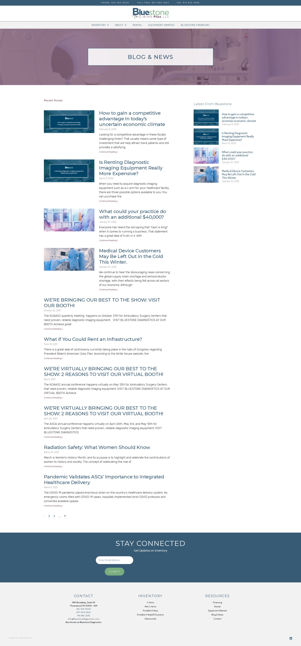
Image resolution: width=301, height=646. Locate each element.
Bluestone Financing (195, 25)
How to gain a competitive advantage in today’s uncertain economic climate (132, 118)
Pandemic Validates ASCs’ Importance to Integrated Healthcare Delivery (104, 479)
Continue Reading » (108, 152)
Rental (137, 25)
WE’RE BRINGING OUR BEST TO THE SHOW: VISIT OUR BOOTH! (102, 302)
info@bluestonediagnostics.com (83, 618)
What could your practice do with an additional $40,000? (132, 214)
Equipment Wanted (161, 25)
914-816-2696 (83, 615)
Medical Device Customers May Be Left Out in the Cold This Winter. (131, 256)
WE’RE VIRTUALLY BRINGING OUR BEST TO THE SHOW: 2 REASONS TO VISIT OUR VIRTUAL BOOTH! (103, 371)
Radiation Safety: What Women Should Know (97, 447)
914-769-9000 (83, 609)
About (119, 25)
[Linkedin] (290, 638)
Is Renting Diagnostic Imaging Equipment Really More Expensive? (131, 167)
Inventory (98, 25)
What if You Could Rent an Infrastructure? (93, 339)
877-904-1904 (84, 612)
